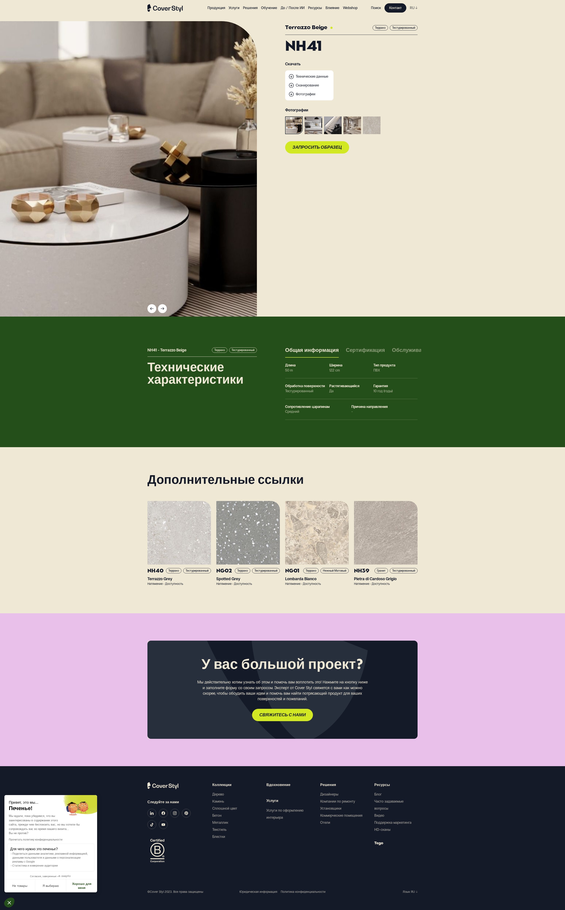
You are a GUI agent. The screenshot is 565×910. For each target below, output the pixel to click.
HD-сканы (382, 829)
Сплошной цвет (224, 808)
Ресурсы (382, 785)
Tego (378, 843)
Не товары (19, 885)
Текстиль (219, 829)
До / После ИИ (293, 8)
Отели (325, 822)
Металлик (220, 822)
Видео (379, 815)
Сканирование (307, 85)
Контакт (395, 8)
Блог (378, 794)
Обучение (269, 8)
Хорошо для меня (81, 885)
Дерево (218, 794)
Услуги (234, 8)
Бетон (217, 815)
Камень (218, 801)
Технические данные (312, 76)
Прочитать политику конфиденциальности (35, 839)
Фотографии (305, 94)
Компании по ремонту (337, 801)
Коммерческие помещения (341, 815)
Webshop (350, 8)
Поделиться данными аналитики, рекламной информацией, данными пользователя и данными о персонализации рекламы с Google (50, 857)
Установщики (330, 808)
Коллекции (222, 785)
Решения (328, 785)
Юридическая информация (258, 892)
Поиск (376, 8)
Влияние (332, 8)
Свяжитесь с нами (282, 715)
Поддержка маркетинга (392, 822)
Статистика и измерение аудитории (35, 865)
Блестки (218, 837)
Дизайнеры (329, 794)
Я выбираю (51, 885)
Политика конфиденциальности (303, 892)
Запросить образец (317, 147)
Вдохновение (278, 785)
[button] (9, 902)
